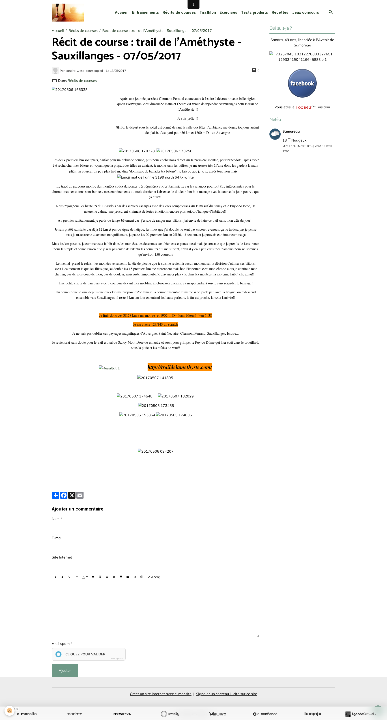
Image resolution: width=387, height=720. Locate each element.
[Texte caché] (114, 577)
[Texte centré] (100, 577)
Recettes (280, 12)
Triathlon (208, 12)
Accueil (122, 12)
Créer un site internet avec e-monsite (160, 694)
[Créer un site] (26, 714)
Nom (56, 518)
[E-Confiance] (265, 714)
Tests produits (254, 12)
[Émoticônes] (141, 577)
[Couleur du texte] (85, 577)
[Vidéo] (127, 577)
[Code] (134, 577)
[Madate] (74, 714)
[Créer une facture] (217, 714)
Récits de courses (179, 12)
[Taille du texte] (76, 577)
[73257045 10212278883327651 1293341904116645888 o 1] (302, 56)
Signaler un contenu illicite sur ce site (226, 694)
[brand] (69, 13)
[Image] (121, 577)
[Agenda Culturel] (360, 714)
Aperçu (155, 577)
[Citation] (93, 577)
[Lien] (107, 577)
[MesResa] (122, 714)
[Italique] (62, 577)
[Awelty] (170, 714)
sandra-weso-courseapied (84, 70)
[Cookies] (9, 711)
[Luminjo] (313, 714)
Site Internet (62, 557)
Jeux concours (305, 12)
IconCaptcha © (117, 658)
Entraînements (145, 12)
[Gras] (55, 577)
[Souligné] (69, 577)
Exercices (228, 12)
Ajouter (65, 670)
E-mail (57, 538)
